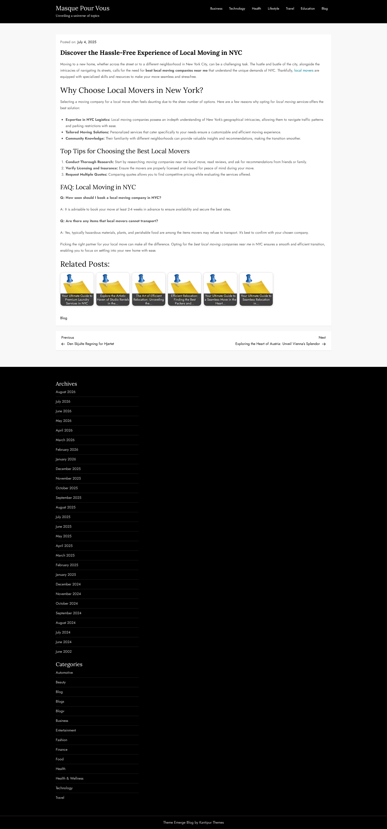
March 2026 (65, 439)
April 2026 (64, 430)
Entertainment (66, 730)
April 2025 (64, 545)
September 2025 (68, 497)
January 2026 (66, 459)
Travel (290, 8)
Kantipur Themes (211, 822)
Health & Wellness (69, 778)
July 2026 (63, 401)
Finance (61, 749)
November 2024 (68, 593)
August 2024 (65, 622)
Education (308, 8)
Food (60, 759)
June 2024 (63, 641)
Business (216, 8)
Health (256, 8)
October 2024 (67, 603)
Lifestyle (273, 8)
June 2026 (63, 411)
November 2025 (68, 478)
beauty (61, 682)
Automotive (64, 672)
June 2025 (63, 526)
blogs (60, 701)
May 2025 (63, 536)
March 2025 (65, 555)
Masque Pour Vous (83, 8)
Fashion (61, 739)
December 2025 (68, 468)
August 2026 (65, 391)
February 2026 (67, 449)
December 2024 (68, 584)
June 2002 (64, 651)
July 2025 (63, 516)
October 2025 (67, 488)
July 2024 (63, 632)
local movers (303, 70)
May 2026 (63, 420)
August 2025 (65, 507)
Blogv (60, 711)
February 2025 (67, 565)
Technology (237, 8)
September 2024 (68, 613)
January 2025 (66, 574)
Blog (325, 8)
